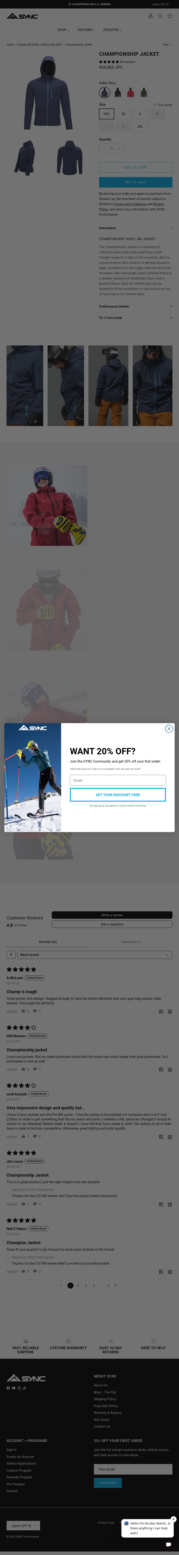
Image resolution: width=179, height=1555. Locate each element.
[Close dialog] (169, 729)
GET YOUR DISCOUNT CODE (118, 794)
